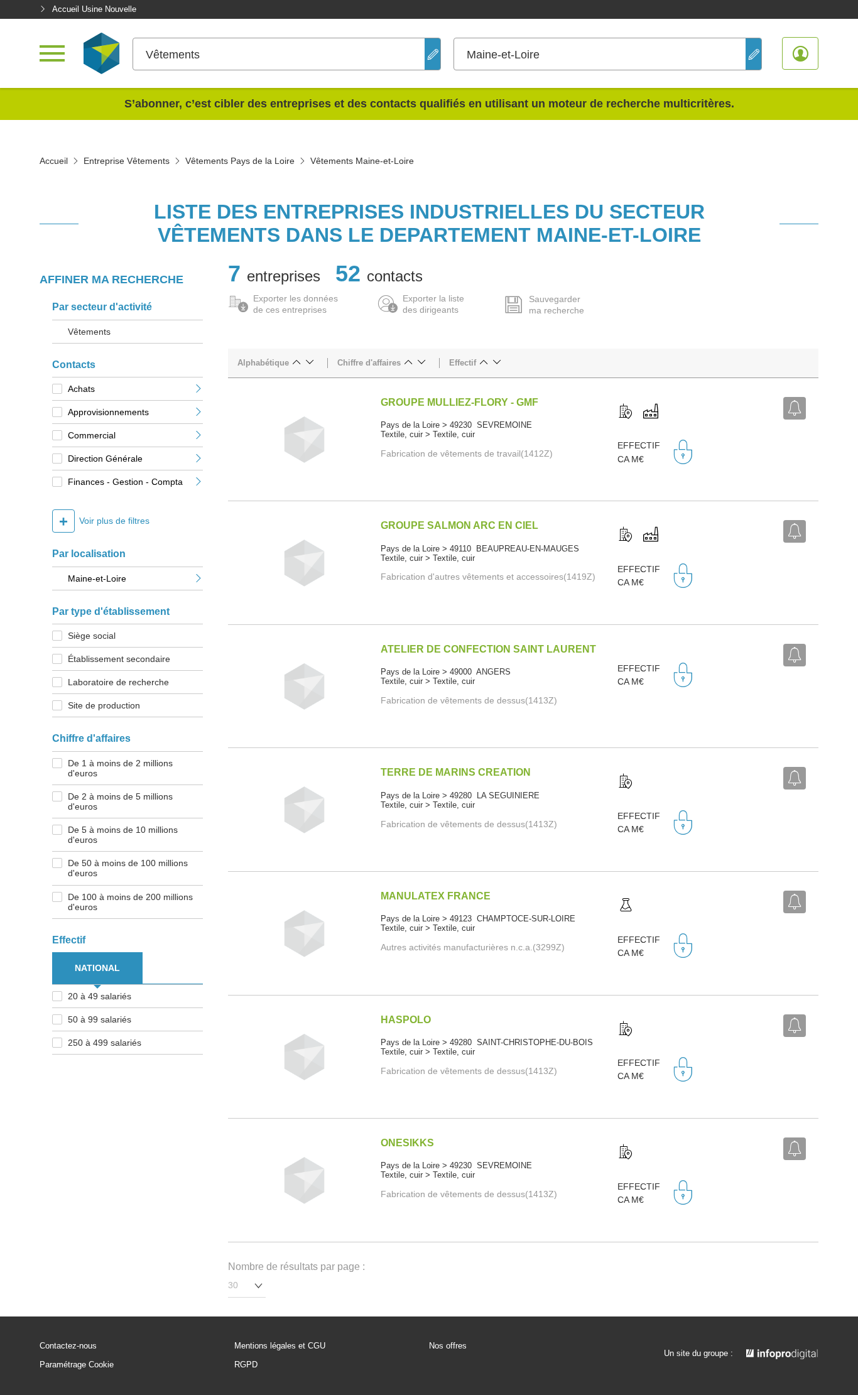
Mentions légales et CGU (279, 1346)
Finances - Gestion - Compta (125, 482)
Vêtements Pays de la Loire (240, 161)
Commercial (92, 435)
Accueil (54, 161)
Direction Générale (105, 458)
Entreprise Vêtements (127, 161)
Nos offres (448, 1346)
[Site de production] (651, 412)
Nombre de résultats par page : (296, 1266)
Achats (81, 389)
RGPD (246, 1364)
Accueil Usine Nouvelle (94, 9)
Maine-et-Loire (97, 578)
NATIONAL (97, 968)
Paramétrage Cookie (77, 1364)
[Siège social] (625, 412)
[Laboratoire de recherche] (625, 906)
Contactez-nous (68, 1346)
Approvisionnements (108, 412)
